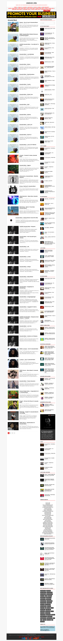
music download (47, 516)
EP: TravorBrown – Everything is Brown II (50, 148)
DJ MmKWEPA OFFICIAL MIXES (45, 402)
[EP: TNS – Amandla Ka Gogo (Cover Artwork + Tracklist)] (42, 257)
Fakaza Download (48, 520)
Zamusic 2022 (47, 502)
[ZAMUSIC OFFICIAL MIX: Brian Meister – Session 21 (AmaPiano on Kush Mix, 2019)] (42, 365)
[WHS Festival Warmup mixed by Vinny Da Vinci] (42, 540)
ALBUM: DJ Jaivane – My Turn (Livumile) (49, 137)
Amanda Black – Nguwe (25, 165)
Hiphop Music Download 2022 (47, 523)
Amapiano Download (47, 508)
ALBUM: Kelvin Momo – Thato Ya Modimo (50, 71)
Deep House (42, 604)
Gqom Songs (48, 611)
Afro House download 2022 (47, 524)
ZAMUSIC (26, 23)
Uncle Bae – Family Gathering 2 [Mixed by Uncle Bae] (50, 579)
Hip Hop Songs (43, 614)
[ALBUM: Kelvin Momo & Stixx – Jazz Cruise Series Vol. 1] (42, 100)
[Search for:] (48, 23)
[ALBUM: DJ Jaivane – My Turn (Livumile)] (42, 138)
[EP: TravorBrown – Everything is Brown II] (42, 149)
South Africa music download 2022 (47, 515)
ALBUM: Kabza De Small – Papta (50, 28)
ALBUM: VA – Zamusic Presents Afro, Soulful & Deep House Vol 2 (50, 333)
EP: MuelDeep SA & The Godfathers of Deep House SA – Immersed (50, 191)
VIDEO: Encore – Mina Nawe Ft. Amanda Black (29, 371)
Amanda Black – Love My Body (27, 54)
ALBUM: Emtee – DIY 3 (48, 94)
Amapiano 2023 (48, 597)
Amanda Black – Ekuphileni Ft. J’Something (27, 287)
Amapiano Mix (48, 599)
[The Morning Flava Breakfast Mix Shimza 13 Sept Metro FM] (42, 544)
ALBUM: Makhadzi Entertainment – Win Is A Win (49, 76)
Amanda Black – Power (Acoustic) (27, 381)
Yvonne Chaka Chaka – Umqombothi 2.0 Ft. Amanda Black (29, 391)
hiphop (52, 611)
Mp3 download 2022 (48, 513)
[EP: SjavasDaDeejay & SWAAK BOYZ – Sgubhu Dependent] (42, 68)
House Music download (48, 529)
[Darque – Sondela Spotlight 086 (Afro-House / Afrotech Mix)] (42, 476)
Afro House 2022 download (47, 530)
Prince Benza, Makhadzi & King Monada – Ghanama (50, 223)
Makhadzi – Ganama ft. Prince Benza (50, 218)
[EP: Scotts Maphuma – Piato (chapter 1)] (42, 49)
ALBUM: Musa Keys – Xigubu (49, 61)
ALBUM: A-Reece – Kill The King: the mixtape (50, 104)
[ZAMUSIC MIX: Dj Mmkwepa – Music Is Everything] (42, 411)
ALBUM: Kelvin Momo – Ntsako (50, 89)
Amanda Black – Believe (25, 114)
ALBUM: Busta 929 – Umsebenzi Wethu (50, 132)
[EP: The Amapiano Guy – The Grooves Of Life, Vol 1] (42, 34)
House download (47, 528)
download (42, 607)
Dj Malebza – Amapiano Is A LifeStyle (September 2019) (49, 393)
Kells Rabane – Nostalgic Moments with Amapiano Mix (49, 584)
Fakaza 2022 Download (47, 521)
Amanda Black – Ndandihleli (26, 276)
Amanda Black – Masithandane (27, 74)
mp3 (54, 618)
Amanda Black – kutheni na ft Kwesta (28, 336)
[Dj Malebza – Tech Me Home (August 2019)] (42, 389)
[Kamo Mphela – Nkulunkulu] (42, 229)
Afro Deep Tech (43, 590)
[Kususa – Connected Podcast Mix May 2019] (42, 554)
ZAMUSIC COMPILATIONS (45, 325)
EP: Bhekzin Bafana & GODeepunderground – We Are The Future (50, 186)
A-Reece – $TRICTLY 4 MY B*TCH (50, 236)
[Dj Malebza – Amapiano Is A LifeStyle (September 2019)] (42, 394)
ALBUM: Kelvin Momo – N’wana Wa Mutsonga (50, 43)
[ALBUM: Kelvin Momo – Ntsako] (42, 91)
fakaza (48, 607)
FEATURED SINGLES (43, 196)
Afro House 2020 (49, 592)
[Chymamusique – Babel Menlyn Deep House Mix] (42, 496)
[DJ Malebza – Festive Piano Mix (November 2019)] (42, 380)
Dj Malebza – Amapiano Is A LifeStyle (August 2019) (49, 397)
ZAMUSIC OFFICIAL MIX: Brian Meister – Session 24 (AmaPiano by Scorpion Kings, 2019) (50, 347)
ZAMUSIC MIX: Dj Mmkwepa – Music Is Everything (49, 410)
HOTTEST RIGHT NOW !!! (44, 26)
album (46, 595)
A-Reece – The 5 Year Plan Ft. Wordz (49, 232)
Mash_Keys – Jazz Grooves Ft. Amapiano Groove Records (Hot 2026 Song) (50, 38)
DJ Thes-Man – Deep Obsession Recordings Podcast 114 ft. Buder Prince (50, 564)
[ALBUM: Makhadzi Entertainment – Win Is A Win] (42, 77)
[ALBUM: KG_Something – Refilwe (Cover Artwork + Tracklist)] (42, 262)
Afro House (48, 590)
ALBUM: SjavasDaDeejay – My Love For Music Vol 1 (49, 113)
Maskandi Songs (49, 618)
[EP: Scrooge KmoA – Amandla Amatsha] (42, 163)
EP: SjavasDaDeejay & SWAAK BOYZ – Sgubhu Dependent (49, 67)
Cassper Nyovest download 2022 (47, 511)
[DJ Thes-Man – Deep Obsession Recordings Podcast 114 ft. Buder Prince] (42, 564)
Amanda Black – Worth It (25, 134)
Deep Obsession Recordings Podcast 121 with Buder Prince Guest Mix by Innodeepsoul (50, 548)
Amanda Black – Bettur (25, 64)
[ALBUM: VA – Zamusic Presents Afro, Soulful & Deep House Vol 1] (42, 340)
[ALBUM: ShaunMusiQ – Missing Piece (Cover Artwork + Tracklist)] (42, 266)
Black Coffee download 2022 (47, 519)
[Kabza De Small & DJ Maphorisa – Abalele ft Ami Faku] (42, 209)
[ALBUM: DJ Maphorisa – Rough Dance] (42, 82)
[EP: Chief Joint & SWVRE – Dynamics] (42, 173)
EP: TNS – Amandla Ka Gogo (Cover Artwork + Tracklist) (49, 256)
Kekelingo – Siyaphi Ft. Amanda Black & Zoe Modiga (29, 412)
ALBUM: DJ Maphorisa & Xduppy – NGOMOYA (50, 85)
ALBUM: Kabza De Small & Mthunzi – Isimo (49, 141)
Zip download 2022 (48, 514)
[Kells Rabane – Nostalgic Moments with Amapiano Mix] (42, 585)
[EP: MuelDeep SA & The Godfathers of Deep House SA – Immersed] (42, 192)
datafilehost (49, 602)
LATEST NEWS (42, 248)
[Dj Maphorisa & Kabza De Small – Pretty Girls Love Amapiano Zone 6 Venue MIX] (42, 214)
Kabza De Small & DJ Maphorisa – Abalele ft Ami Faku (50, 208)
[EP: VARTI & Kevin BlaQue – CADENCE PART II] (42, 177)
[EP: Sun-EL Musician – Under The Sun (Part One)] (42, 54)
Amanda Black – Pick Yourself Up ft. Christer (28, 237)
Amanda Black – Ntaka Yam (26, 94)
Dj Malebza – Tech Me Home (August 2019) (49, 388)
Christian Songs (43, 602)
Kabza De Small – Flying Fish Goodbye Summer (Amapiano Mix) (49, 480)
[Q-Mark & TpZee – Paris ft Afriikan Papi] (42, 205)
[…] (30, 27)
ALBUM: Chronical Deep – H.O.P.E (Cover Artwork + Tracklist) (49, 251)
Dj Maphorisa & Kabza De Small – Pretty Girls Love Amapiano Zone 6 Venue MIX (50, 213)
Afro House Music (49, 594)
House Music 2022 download (47, 531)
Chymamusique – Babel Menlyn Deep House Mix (50, 495)
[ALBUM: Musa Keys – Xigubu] (42, 63)
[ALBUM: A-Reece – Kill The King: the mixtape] (42, 105)
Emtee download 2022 (47, 517)
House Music (48, 614)
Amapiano (49, 595)
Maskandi (53, 614)
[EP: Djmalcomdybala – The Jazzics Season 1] (42, 154)
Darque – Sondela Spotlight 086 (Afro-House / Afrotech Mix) (50, 475)
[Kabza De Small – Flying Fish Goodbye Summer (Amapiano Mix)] (42, 480)
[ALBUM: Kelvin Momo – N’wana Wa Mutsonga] (42, 289)
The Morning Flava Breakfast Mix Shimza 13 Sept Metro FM (49, 543)
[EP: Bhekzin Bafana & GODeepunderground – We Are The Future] (42, 187)
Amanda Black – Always (25, 266)
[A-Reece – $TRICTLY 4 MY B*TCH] (42, 238)
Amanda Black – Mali (24, 104)
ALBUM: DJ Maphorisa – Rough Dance (50, 81)
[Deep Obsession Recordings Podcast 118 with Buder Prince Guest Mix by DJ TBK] (42, 559)
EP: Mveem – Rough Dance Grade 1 (49, 167)
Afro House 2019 (43, 592)
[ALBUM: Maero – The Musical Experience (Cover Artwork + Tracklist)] (42, 272)
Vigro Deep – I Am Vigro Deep (49, 198)
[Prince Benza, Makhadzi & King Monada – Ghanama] (42, 224)
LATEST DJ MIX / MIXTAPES (45, 472)
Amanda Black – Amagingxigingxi (28, 296)
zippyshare (42, 621)
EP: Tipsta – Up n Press (48, 180)
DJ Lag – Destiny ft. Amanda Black (28, 186)
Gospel (52, 607)
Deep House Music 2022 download (47, 532)
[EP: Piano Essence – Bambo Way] (42, 159)
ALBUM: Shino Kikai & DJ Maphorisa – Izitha (48, 118)
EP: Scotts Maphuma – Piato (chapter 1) (49, 48)
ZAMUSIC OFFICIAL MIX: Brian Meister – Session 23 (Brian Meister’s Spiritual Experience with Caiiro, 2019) (49, 353)
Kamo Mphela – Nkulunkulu (49, 227)
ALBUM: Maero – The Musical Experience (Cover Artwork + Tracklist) (49, 271)
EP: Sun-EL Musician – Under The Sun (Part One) (49, 53)
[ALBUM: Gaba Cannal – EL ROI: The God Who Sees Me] (42, 303)
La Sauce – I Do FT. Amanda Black (27, 359)
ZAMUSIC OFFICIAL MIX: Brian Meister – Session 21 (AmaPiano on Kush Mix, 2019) (50, 364)
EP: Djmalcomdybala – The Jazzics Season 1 (49, 153)
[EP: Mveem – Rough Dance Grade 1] (42, 168)
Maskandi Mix (50, 616)
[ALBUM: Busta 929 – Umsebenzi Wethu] (42, 133)
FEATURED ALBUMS (43, 276)
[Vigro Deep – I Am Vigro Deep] (42, 200)
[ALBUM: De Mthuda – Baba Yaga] (42, 128)
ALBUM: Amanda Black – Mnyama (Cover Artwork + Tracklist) (29, 317)
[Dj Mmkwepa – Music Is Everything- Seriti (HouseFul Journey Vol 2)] (42, 406)
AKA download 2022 (48, 512)
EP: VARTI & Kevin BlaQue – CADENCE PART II (49, 176)
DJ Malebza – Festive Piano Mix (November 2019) (50, 379)
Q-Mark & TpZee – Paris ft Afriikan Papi (49, 204)
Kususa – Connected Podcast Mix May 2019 (49, 553)
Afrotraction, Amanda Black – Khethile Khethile (29, 176)
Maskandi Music (43, 618)
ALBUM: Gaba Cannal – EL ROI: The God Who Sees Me (49, 57)
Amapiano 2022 (43, 597)
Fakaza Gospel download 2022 (48, 526)
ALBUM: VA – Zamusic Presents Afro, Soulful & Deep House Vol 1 (50, 339)
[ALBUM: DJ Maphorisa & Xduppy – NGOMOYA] (42, 86)
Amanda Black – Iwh (24, 246)
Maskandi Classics (43, 616)
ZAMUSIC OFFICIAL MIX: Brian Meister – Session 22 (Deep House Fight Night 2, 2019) (49, 359)
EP (45, 607)
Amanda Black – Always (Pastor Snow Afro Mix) (27, 217)
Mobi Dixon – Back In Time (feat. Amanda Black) (27, 207)
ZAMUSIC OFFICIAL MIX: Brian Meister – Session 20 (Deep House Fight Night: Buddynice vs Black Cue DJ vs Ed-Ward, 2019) (49, 370)
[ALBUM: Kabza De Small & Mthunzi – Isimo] (42, 142)
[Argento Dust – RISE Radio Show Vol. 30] (42, 575)
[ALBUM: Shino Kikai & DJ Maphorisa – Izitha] (42, 119)
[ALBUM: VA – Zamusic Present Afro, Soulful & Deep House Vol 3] (42, 329)
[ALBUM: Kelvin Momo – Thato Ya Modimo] (42, 72)
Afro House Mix (43, 594)
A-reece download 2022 (48, 509)
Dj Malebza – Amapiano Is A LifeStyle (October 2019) (49, 383)
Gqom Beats (42, 611)
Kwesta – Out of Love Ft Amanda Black (29, 22)
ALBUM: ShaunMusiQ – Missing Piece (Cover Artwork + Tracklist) (50, 266)
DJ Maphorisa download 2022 (47, 522)
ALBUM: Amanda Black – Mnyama (27, 226)
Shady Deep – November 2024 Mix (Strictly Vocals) (49, 485)
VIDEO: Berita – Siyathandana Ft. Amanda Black (27, 423)
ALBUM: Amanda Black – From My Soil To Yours (29, 45)
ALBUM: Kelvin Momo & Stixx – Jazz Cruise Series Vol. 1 (50, 99)
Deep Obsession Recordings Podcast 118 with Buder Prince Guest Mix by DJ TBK (50, 558)
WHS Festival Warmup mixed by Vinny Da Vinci (50, 538)
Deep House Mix (47, 604)
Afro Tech (42, 595)
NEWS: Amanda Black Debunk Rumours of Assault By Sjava (29, 35)
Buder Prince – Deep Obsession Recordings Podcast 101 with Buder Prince (50, 569)
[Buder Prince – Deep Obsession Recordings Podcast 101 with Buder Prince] (42, 570)
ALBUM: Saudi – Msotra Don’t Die (49, 123)
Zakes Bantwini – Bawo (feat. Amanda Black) (29, 197)
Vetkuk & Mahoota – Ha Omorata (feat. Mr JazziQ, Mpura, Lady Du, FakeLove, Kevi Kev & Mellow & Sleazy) (50, 242)
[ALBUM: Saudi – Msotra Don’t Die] (42, 124)
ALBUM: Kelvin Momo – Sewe (49, 108)
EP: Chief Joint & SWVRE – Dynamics (49, 172)
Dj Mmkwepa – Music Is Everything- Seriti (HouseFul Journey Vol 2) (49, 405)
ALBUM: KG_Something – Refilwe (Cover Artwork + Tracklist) (50, 261)
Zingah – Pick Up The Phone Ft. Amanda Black (29, 401)
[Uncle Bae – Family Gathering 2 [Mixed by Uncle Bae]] (42, 580)
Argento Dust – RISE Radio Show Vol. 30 (50, 574)
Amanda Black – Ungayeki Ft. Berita (28, 306)
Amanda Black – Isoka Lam (26, 124)
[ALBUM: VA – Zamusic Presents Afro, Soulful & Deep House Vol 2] (42, 334)
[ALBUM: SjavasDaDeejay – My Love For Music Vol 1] (42, 114)
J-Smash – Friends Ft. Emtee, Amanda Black (28, 156)
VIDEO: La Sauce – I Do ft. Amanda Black (29, 348)
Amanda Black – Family (25, 84)
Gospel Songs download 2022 (47, 525)
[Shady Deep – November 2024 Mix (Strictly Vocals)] (42, 486)
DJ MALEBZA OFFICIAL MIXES (45, 376)
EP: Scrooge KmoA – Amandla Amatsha (49, 162)
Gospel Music (43, 609)
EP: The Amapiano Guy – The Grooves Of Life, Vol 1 (49, 33)
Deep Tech (48, 606)
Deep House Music (43, 606)
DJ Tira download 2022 (47, 518)
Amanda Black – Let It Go (25, 326)
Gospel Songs (48, 609)
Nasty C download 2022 (48, 510)
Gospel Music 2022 (48, 527)
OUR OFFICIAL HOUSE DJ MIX (45, 344)
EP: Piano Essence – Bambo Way (50, 157)
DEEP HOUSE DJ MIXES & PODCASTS (46, 536)
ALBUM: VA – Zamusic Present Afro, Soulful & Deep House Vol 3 (50, 328)
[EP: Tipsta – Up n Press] (42, 182)
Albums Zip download (47, 533)
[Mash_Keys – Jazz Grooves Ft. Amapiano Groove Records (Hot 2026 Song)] (42, 39)
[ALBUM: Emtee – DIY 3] (42, 96)
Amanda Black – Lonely (25, 256)
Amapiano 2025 (43, 599)
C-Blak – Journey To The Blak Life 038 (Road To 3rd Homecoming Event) (49, 490)
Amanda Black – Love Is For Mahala (28, 144)
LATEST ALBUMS (43, 145)
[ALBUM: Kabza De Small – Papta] (42, 30)
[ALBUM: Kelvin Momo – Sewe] (42, 110)
